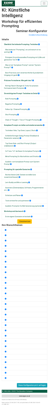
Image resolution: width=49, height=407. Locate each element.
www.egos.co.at (24, 396)
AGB (21, 399)
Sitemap (24, 399)
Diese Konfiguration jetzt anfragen (32, 385)
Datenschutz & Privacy (13, 399)
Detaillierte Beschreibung (38, 35)
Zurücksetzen (24, 221)
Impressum (5, 399)
